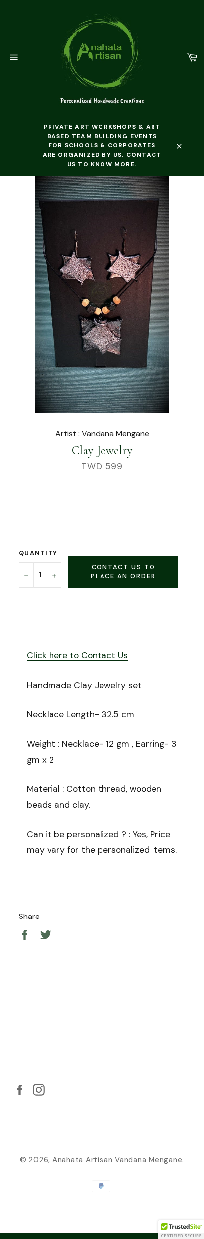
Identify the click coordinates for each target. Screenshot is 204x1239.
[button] (181, 1229)
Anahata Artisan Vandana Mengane (117, 1160)
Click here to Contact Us (77, 655)
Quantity (38, 553)
